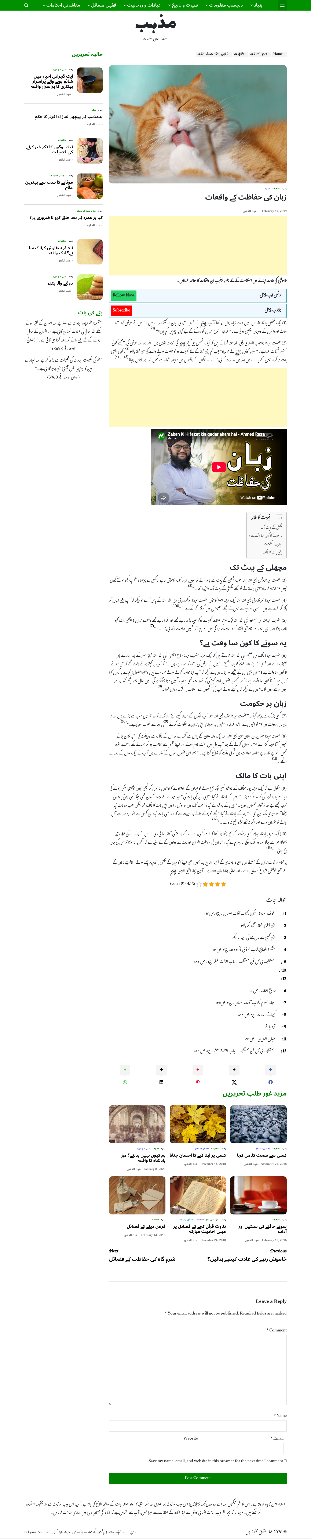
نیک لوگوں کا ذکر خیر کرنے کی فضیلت (49, 150)
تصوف (266, 189)
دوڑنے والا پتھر (60, 283)
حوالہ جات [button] (276, 901)
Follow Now (123, 295)
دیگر (94, 110)
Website (190, 1439)
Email (277, 1439)
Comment (277, 1331)
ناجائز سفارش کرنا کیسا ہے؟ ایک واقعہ (51, 250)
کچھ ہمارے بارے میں (84, 1532)
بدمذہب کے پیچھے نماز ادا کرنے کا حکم (68, 116)
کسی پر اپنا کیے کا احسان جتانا (198, 1155)
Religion (30, 1532)
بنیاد (258, 5)
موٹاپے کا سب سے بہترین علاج (49, 185)
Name (280, 1416)
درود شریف (121, 1532)
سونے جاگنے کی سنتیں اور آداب (263, 1229)
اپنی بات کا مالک (272, 552)
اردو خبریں (134, 1532)
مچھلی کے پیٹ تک (271, 527)
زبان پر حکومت (273, 544)
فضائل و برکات (186, 1220)
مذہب (155, 24)
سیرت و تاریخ (185, 5)
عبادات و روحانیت (144, 5)
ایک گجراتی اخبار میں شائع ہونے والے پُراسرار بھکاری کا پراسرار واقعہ (51, 81)
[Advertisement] (198, 245)
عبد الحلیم (93, 124)
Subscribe (121, 311)
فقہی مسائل (103, 5)
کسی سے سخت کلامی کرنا (262, 1155)
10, (282, 971)
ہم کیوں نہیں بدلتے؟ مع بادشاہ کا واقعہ (143, 1158)
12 (283, 979)
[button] (153, 330)
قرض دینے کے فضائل (146, 1226)
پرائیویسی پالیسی (105, 1532)
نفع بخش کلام (212, 1220)
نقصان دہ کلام (263, 1149)
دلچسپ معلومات (226, 5)
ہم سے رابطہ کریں (61, 1532)
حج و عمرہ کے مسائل (86, 211)
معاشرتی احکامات (63, 5)
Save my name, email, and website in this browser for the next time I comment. (215, 1461)
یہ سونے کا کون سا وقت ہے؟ (265, 535)
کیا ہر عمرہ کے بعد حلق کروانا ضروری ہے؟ (66, 217)
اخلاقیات (276, 189)
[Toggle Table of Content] (277, 518)
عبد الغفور (250, 211)
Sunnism (44, 1532)
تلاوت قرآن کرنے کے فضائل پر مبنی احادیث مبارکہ (199, 1229)
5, (283, 962)
